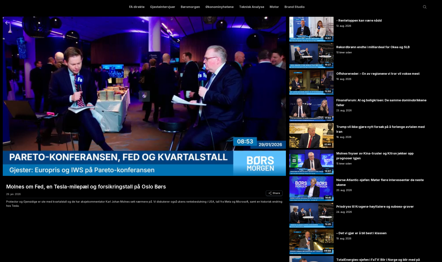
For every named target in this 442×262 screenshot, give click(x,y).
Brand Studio (295, 7)
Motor (274, 7)
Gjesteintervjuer (162, 7)
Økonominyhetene (219, 7)
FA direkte (137, 7)
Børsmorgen (190, 7)
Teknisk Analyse (251, 7)
